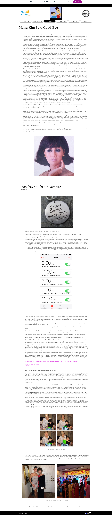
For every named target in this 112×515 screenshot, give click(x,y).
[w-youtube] (88, 513)
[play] (70, 174)
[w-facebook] (86, 514)
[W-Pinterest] (92, 513)
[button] (54, 156)
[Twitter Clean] (90, 513)
